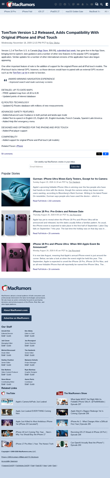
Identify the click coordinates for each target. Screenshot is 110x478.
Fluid (32, 465)
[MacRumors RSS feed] (87, 4)
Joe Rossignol (75, 215)
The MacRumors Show (75, 393)
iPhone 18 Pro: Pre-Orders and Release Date (58, 211)
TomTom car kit (20, 72)
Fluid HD (39, 465)
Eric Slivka (54, 43)
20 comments (54, 233)
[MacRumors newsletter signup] (91, 4)
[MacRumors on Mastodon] (73, 4)
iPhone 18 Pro (10, 11)
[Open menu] (3, 4)
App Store (43, 50)
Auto (45, 465)
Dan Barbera (6, 370)
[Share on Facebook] (106, 153)
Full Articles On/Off (22, 465)
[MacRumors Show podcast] (55, 4)
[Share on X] (99, 153)
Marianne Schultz (31, 360)
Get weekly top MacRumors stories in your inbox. (55, 162)
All (107, 11)
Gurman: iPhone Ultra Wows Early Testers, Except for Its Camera (70, 178)
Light (49, 465)
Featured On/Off (8, 465)
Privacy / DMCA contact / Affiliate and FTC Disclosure (20, 457)
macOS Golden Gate (74, 11)
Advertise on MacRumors (16, 318)
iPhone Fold (27, 11)
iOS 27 (41, 11)
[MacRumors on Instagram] (60, 4)
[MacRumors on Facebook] (64, 4)
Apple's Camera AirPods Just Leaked (31, 402)
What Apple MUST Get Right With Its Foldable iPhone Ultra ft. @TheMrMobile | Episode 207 (88, 401)
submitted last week (66, 50)
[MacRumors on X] (69, 4)
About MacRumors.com (16, 310)
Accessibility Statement (9, 461)
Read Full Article (40, 201)
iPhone (19, 146)
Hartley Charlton (7, 360)
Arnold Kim (5, 331)
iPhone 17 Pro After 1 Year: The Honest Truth (34, 444)
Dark (54, 465)
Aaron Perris (29, 379)
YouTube (10, 393)
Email (3, 335)
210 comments (54, 201)
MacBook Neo (95, 11)
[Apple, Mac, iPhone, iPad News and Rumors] (20, 7)
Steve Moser (6, 379)
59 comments (7, 154)
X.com (9, 335)
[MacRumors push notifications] (82, 4)
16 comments (54, 269)
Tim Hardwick (74, 182)
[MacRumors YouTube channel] (78, 4)
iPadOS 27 (54, 11)
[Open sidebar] (107, 5)
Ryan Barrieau (30, 370)
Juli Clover (5, 340)
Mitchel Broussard (8, 350)
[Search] (102, 4)
